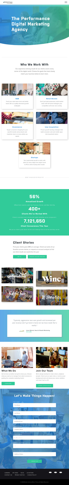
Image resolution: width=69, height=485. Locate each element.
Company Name (17, 426)
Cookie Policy (32, 475)
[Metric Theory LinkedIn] (60, 472)
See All (20, 256)
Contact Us (8, 475)
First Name (16, 402)
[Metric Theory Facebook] (50, 472)
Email (14, 418)
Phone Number (17, 434)
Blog (22, 473)
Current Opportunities (44, 385)
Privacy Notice (20, 475)
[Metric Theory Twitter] (55, 472)
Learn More (8, 383)
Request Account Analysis (37, 256)
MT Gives (15, 473)
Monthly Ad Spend (18, 442)
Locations (30, 473)
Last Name (16, 410)
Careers (7, 473)
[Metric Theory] (8, 2)
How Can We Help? (18, 451)
